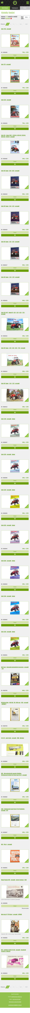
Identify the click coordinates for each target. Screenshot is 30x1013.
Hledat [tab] (24, 8)
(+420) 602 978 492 (16, 999)
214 (21, 24)
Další (26, 24)
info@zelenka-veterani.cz (16, 996)
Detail (15, 55)
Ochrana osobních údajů (15, 1005)
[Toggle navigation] (27, 2)
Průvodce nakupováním (15, 1001)
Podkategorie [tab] (15, 8)
